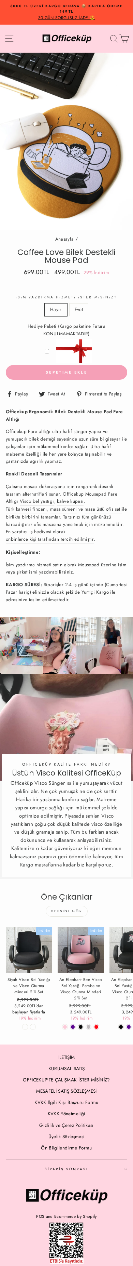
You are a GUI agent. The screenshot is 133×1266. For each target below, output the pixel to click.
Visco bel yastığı (37, 501)
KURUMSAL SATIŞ (66, 1068)
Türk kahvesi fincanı (26, 509)
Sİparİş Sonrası (67, 1169)
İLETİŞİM (66, 1057)
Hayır (56, 309)
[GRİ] (88, 1026)
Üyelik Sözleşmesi (66, 1136)
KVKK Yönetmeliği (66, 1113)
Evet (79, 309)
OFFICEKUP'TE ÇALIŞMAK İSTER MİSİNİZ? (66, 1079)
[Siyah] (120, 1026)
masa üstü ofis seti (103, 509)
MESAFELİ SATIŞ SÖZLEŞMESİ (66, 1091)
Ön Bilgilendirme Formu (66, 1147)
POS (40, 1216)
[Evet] (32, 1026)
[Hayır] (25, 1026)
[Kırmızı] (96, 1026)
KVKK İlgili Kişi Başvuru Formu (66, 1102)
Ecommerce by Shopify (75, 1216)
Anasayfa (64, 238)
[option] (66, 12)
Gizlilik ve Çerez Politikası (66, 1125)
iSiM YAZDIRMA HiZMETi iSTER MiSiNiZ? (66, 297)
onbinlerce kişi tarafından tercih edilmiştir (50, 539)
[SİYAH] (80, 1026)
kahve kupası (70, 501)
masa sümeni (63, 509)
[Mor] (72, 1026)
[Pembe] (65, 1026)
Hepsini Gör (67, 911)
